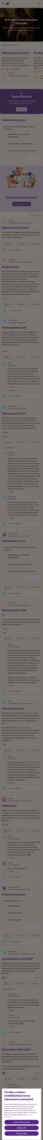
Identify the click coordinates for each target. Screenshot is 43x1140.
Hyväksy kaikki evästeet (21, 1122)
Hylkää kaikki (21, 1128)
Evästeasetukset (21, 1133)
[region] (21, 1114)
